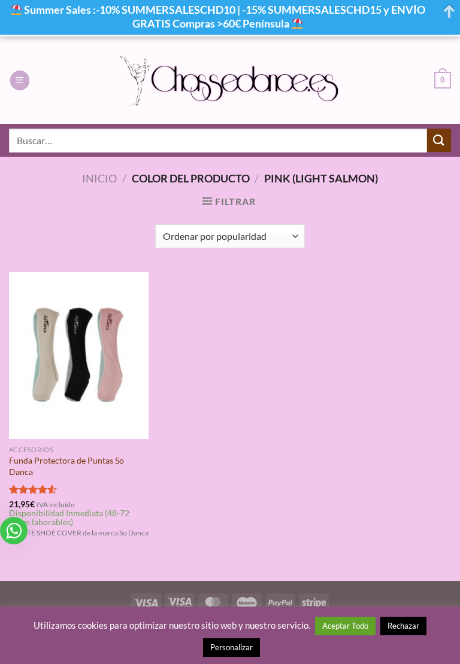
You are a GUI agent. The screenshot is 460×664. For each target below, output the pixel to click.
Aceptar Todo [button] (345, 626)
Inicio (99, 178)
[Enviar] (439, 140)
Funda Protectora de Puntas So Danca (66, 466)
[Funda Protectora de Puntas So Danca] (79, 355)
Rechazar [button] (403, 626)
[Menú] (19, 80)
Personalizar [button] (231, 647)
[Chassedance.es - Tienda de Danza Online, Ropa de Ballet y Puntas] (230, 80)
